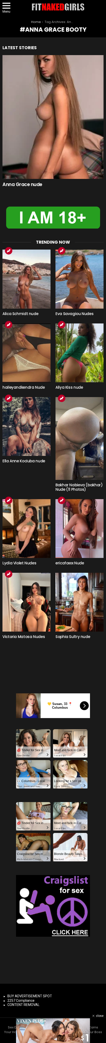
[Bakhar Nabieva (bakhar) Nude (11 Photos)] (79, 438)
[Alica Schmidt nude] (26, 279)
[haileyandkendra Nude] (26, 352)
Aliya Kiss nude (69, 387)
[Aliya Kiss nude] (79, 352)
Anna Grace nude (22, 184)
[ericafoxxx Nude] (79, 528)
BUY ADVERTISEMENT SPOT (29, 996)
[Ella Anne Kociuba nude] (26, 426)
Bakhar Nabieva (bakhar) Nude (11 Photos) (79, 487)
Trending (8, 251)
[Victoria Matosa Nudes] (26, 602)
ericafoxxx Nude (69, 563)
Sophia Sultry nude (72, 636)
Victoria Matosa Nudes (23, 636)
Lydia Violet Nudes (19, 563)
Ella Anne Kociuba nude (23, 461)
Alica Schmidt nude (20, 313)
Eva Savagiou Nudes (74, 313)
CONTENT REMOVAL (23, 1005)
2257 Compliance (21, 1000)
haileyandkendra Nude (23, 387)
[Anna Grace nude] (53, 117)
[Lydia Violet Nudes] (26, 528)
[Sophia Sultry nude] (79, 602)
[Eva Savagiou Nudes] (79, 279)
